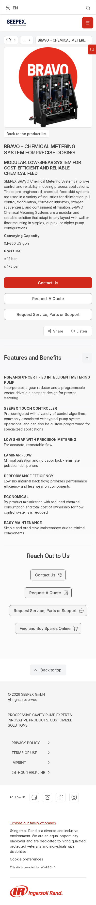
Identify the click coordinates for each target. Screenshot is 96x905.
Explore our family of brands (33, 823)
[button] (48, 357)
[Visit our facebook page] (60, 797)
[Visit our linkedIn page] (34, 797)
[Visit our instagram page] (74, 797)
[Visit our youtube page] (47, 797)
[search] (88, 8)
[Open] (87, 22)
